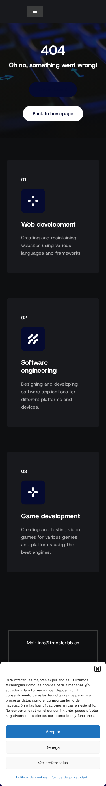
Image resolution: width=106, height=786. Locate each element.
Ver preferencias (53, 762)
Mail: (32, 643)
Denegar (53, 747)
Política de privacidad (69, 777)
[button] (97, 669)
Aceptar (53, 731)
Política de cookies (31, 777)
